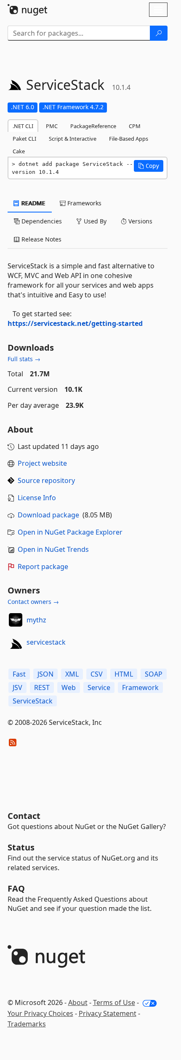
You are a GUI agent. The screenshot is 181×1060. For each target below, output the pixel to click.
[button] (148, 166)
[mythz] (15, 619)
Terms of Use (114, 1002)
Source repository (46, 480)
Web (68, 687)
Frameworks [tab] (83, 203)
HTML (123, 674)
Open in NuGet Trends (53, 549)
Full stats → (24, 359)
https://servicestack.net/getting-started (75, 323)
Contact (24, 815)
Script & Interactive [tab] (72, 138)
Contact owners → (33, 602)
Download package (48, 515)
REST (42, 687)
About (78, 1002)
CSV (96, 674)
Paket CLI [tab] (24, 138)
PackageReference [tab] (93, 126)
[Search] (159, 33)
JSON (45, 674)
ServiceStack (33, 701)
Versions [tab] (139, 221)
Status (21, 847)
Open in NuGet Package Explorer (70, 532)
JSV (17, 687)
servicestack (46, 642)
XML (72, 674)
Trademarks (27, 1024)
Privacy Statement (107, 1013)
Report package (43, 566)
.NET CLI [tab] (23, 126)
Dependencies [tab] (41, 221)
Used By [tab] (94, 221)
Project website (42, 463)
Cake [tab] (19, 151)
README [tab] (32, 203)
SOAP (153, 674)
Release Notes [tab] (40, 239)
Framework (140, 687)
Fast (19, 674)
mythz (36, 619)
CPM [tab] (135, 126)
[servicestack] (15, 642)
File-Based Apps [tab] (128, 138)
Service (99, 687)
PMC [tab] (52, 126)
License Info (37, 497)
